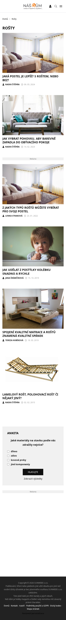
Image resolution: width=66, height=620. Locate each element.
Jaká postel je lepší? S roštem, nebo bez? (30, 78)
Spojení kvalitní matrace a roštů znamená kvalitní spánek (29, 334)
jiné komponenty (20, 464)
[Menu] (61, 6)
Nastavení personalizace (33, 613)
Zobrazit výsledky (33, 478)
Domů (6, 605)
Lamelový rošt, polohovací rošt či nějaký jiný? (30, 396)
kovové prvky (18, 460)
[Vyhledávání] (56, 6)
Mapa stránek (33, 609)
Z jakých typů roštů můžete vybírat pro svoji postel (30, 209)
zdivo (14, 455)
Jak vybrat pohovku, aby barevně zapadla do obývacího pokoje (29, 140)
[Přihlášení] (50, 6)
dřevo (14, 451)
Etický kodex (55, 605)
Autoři (22, 605)
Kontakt (14, 605)
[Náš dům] (33, 6)
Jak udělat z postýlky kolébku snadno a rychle (26, 271)
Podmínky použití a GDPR (37, 605)
